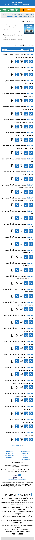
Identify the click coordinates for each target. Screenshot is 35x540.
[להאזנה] (31, 61)
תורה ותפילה (25, 14)
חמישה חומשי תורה (25, 16)
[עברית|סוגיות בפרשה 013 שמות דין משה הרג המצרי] (17, 192)
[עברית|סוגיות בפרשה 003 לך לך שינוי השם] (17, 87)
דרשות (25, 456)
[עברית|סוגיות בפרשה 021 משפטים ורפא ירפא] (17, 296)
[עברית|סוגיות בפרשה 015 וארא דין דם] (17, 218)
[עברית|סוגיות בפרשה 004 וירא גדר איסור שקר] (17, 100)
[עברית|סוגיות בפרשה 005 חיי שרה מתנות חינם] (17, 113)
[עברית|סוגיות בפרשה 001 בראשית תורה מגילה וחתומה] (17, 61)
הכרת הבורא (25, 452)
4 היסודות (9, 454)
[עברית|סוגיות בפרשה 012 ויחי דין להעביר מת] (17, 179)
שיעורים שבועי (9, 7)
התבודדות (25, 454)
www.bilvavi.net (17, 2)
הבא (17, 445)
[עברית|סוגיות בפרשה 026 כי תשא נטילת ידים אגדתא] (17, 361)
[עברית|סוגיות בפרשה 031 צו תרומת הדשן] (17, 426)
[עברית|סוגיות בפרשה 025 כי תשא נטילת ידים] (17, 348)
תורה (17, 14)
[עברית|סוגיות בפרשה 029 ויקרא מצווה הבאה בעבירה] (17, 400)
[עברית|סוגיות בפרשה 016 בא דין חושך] (17, 231)
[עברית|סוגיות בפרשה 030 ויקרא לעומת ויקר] (17, 413)
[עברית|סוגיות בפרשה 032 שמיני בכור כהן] (17, 439)
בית (32, 14)
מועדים (25, 457)
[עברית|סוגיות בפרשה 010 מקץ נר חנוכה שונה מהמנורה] (17, 153)
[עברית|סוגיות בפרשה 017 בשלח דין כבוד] (17, 244)
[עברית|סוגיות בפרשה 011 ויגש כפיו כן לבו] (17, 166)
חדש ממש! (15, 4)
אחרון (13, 445)
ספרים (19, 7)
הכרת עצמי (9, 452)
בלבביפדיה (26, 459)
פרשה (4, 14)
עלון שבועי (25, 4)
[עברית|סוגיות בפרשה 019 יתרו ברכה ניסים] (17, 270)
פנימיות (10, 14)
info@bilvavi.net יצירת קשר (12, 465)
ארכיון (26, 7)
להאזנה (3, 50)
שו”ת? (7, 4)
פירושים (9, 457)
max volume (31, 50)
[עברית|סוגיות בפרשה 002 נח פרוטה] (17, 74)
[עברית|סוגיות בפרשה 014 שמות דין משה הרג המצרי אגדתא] (17, 205)
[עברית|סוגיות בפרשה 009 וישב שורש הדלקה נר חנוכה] (17, 140)
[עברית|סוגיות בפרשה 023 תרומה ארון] (17, 322)
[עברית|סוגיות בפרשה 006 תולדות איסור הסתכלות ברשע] (17, 126)
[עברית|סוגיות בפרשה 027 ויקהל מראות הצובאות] (17, 374)
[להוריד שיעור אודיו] (26, 61)
